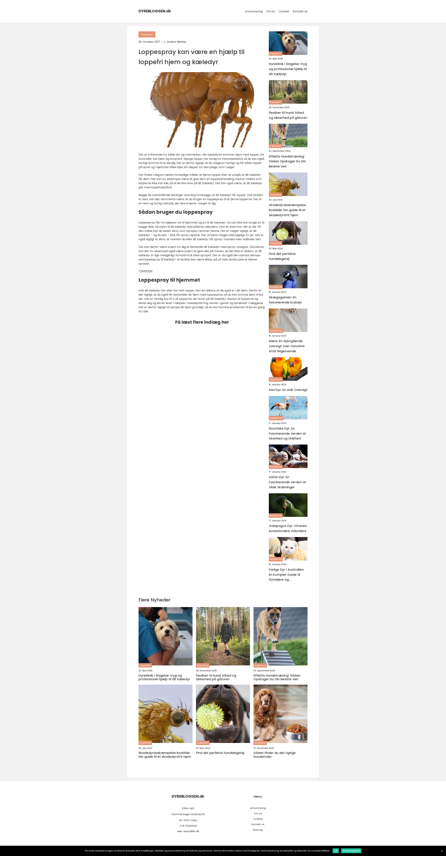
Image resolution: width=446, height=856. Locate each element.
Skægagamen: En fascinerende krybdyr (285, 299)
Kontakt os (300, 11)
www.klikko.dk (191, 831)
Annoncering (254, 11)
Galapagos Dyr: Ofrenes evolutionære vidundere (288, 528)
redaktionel (276, 287)
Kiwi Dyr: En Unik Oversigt (288, 390)
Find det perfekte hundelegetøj (282, 256)
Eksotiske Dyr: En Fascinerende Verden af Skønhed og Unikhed (287, 433)
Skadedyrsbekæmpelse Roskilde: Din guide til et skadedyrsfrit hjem (287, 210)
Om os (270, 11)
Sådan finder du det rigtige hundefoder (274, 754)
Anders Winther (177, 42)
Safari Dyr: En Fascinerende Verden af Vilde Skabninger (287, 482)
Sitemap (258, 830)
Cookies (283, 11)
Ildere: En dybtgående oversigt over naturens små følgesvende (287, 346)
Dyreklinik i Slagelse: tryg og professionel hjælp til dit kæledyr (288, 69)
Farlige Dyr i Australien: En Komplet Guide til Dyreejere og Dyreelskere (286, 574)
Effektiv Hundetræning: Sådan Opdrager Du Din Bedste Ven (287, 161)
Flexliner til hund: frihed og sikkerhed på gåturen (288, 115)
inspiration (147, 34)
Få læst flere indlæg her (202, 322)
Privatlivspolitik (351, 850)
